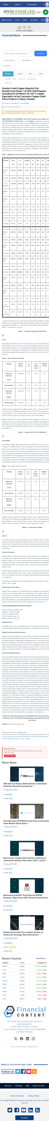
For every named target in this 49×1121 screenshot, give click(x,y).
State (25, 20)
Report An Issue (38, 1086)
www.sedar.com (39, 712)
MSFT (4, 988)
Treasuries (8, 83)
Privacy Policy (40, 1029)
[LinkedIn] (27, 1039)
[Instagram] (33, 1039)
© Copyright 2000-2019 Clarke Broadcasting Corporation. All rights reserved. (24, 1101)
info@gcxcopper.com (13, 616)
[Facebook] (21, 1039)
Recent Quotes (9, 60)
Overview (8, 79)
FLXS (10, 835)
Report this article (9, 755)
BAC (4, 977)
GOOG (5, 981)
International (31, 79)
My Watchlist (26, 60)
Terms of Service (17, 1096)
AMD (4, 973)
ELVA (10, 872)
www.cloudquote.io (24, 1024)
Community (32, 4)
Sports (18, 4)
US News (34, 20)
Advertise (18, 1086)
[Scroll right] (47, 4)
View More (40, 958)
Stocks (19, 74)
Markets (8, 74)
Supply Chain (12, 947)
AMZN (5, 966)
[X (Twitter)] (15, 1039)
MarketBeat (9, 794)
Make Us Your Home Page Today (16, 1064)
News (5, 4)
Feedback (24, 1118)
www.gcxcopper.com (40, 602)
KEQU (10, 910)
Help (27, 1086)
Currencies (21, 79)
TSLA (4, 999)
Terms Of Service (26, 1032)
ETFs (30, 74)
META (5, 984)
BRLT (10, 951)
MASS (11, 798)
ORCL (5, 995)
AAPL (4, 970)
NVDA (5, 991)
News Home (7, 20)
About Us (8, 1086)
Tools (40, 74)
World (43, 20)
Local (17, 20)
